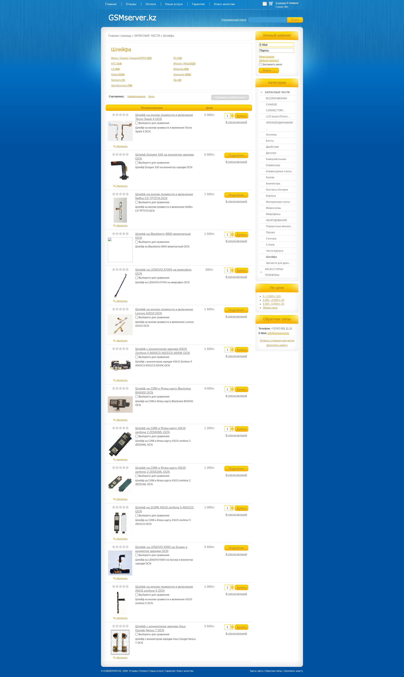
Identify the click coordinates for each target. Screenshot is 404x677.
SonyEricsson (121, 85)
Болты (270, 140)
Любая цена (270, 307)
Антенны (271, 134)
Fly (177, 58)
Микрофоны (273, 214)
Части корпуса (274, 250)
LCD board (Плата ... (278, 116)
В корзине (281, 3)
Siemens (118, 80)
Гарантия (198, 4)
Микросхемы (273, 208)
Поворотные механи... (279, 226)
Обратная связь (273, 671)
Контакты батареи (277, 189)
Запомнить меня (272, 64)
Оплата (151, 4)
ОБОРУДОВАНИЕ (276, 220)
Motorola (181, 69)
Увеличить (122, 146)
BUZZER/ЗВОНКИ (276, 98)
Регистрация (266, 56)
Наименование (137, 96)
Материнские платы (278, 201)
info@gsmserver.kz (278, 333)
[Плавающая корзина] (265, 5)
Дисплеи (271, 153)
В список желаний (236, 122)
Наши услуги (174, 4)
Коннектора (273, 183)
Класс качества (224, 4)
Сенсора (271, 238)
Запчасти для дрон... (278, 263)
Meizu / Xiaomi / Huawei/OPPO (131, 58)
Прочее (270, 232)
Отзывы (131, 4)
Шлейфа (168, 35)
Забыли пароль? (269, 60)
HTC (116, 63)
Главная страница (119, 35)
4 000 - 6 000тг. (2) (273, 303)
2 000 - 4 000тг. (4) (273, 300)
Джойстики (272, 146)
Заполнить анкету (277, 345)
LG (115, 69)
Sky (177, 80)
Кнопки (270, 177)
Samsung (182, 74)
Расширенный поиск (234, 19)
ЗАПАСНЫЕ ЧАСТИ (147, 35)
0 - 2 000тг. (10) (272, 296)
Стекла (270, 244)
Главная (111, 4)
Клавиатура (273, 165)
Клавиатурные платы (279, 171)
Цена (151, 96)
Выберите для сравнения (154, 123)
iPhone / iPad (184, 63)
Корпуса (271, 195)
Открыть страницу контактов (277, 340)
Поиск (295, 19)
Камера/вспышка (276, 159)
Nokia (118, 74)
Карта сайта (256, 671)
